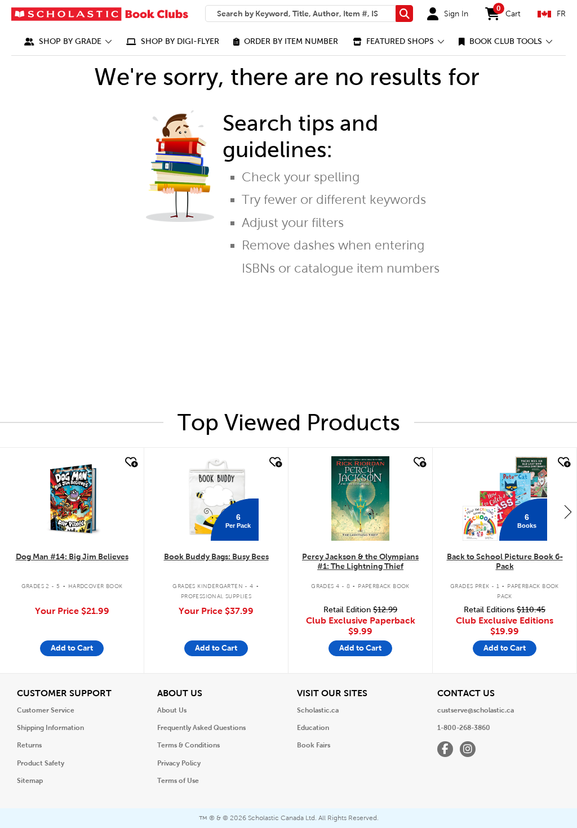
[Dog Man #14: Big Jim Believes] (72, 498)
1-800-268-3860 (463, 728)
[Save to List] (130, 462)
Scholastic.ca (318, 710)
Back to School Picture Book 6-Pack (505, 561)
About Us (172, 710)
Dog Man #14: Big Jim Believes (72, 556)
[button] (68, 41)
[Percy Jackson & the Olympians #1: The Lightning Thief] (360, 498)
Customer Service (45, 710)
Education (313, 728)
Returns (29, 745)
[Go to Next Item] (568, 511)
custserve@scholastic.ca (475, 710)
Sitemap (30, 781)
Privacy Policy (179, 763)
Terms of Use (178, 781)
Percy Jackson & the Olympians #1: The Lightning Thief (360, 561)
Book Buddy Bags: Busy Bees (216, 556)
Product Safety (40, 763)
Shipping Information (50, 728)
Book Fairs (313, 745)
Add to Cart (72, 647)
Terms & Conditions (188, 745)
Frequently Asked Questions (201, 728)
